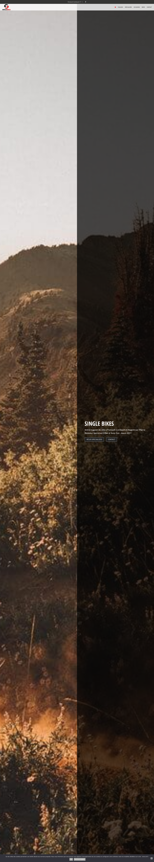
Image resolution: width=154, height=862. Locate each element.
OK (71, 859)
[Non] (152, 858)
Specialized (128, 7)
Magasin (120, 7)
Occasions (137, 7)
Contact (149, 7)
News (143, 7)
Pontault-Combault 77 (74, 2)
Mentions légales (80, 859)
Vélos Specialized (94, 439)
